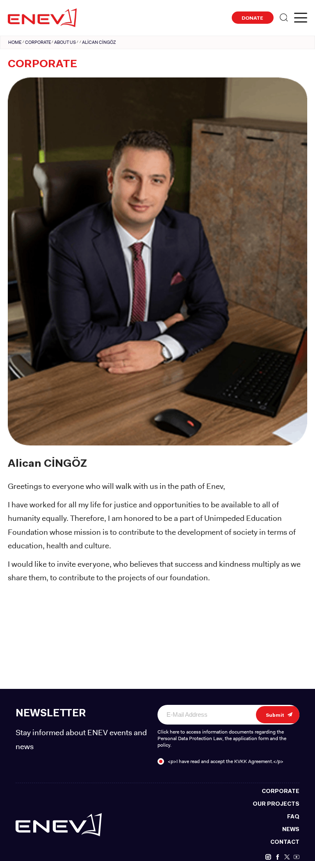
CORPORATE (38, 42)
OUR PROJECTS (276, 804)
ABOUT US (65, 42)
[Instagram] (268, 857)
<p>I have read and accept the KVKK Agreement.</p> (225, 761)
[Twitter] (287, 857)
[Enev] (59, 824)
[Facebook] (278, 857)
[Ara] (284, 18)
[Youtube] (296, 857)
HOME (15, 42)
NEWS (290, 829)
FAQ (293, 817)
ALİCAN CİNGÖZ (99, 42)
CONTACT (284, 842)
